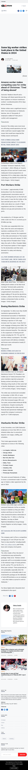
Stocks (4, 738)
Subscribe (22, 754)
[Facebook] (18, 11)
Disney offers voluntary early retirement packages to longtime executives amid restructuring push (12, 651)
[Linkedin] (23, 11)
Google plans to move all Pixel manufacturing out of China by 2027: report (13, 674)
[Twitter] (21, 11)
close (24, 76)
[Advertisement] (14, 28)
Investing (11, 738)
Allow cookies (14, 768)
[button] (4, 10)
